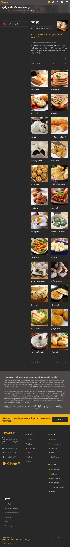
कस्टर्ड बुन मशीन (35, 231)
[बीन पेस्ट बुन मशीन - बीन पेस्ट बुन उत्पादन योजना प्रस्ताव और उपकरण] (39, 149)
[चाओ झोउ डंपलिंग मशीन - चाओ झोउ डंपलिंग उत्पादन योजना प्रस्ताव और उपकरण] (39, 270)
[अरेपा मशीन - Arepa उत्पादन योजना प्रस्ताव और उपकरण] (59, 102)
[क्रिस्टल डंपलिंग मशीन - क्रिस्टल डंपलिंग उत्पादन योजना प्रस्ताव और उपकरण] (39, 341)
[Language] (57, 2)
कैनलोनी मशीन (55, 208)
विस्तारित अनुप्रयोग (56, 457)
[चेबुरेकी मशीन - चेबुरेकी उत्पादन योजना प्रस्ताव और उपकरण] (39, 293)
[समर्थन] (53, 2)
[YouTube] (15, 464)
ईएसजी (30, 461)
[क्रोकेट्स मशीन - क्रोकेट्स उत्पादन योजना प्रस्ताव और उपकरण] (59, 317)
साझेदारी (7, 521)
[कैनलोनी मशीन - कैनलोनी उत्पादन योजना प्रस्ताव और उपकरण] (59, 196)
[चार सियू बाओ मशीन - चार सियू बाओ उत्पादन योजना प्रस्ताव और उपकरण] (59, 270)
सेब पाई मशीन (35, 90)
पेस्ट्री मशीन (57, 406)
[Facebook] (37, 28)
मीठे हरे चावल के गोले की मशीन (58, 232)
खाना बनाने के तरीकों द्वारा (57, 487)
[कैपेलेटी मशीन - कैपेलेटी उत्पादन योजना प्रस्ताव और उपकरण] (39, 246)
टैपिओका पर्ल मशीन (14, 408)
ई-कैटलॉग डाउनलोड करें (12, 24)
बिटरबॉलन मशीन (35, 184)
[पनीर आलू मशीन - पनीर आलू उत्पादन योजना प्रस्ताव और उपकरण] (59, 293)
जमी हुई (32, 11)
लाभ (29, 453)
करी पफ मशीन (55, 352)
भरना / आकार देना (56, 444)
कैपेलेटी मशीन (35, 258)
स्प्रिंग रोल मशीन (44, 406)
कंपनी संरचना (31, 448)
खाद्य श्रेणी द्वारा (25, 11)
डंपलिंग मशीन (23, 408)
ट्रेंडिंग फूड (54, 474)
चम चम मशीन (54, 258)
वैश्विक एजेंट (8, 526)
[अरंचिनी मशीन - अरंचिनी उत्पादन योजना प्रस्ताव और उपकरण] (39, 102)
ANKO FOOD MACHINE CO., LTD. (13, 540)
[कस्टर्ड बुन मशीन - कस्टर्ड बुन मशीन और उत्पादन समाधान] (39, 220)
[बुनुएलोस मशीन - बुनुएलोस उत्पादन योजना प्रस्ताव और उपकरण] (39, 196)
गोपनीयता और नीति (7, 544)
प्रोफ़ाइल (30, 439)
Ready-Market (64, 538)
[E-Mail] (47, 28)
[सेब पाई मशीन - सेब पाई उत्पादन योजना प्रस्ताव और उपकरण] (39, 78)
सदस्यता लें (60, 419)
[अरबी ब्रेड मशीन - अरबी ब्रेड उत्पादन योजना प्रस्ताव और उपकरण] (59, 78)
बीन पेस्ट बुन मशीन (36, 161)
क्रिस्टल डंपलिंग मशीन (37, 352)
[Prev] (32, 58)
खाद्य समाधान (16, 11)
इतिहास (30, 444)
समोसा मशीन (51, 406)
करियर (30, 457)
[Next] (65, 58)
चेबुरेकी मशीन (34, 305)
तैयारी (52, 453)
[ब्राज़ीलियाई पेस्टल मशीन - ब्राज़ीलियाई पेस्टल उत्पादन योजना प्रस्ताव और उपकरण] (59, 173)
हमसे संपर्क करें (49, 408)
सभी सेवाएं (8, 504)
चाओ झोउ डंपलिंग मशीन (38, 281)
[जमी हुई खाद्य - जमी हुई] (62, 26)
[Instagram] (19, 464)
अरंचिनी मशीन (35, 113)
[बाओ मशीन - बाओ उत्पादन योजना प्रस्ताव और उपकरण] (39, 125)
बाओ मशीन (34, 137)
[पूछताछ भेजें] (49, 2)
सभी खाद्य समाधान (55, 470)
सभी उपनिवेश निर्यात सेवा (11, 508)
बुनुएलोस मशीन (35, 208)
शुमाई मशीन (7, 408)
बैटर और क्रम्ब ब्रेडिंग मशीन (59, 137)
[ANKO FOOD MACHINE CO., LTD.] (12, 433)
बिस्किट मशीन (55, 161)
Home (9, 11)
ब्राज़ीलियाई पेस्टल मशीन (58, 184)
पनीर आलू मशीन (55, 305)
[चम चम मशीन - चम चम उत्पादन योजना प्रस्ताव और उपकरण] (59, 246)
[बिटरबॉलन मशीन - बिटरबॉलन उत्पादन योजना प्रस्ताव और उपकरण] (39, 173)
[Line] (44, 28)
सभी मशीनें (53, 439)
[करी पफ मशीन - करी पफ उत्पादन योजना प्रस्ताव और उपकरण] (59, 341)
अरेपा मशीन (54, 113)
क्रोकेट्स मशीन (55, 329)
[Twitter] (39, 28)
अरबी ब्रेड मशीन (55, 90)
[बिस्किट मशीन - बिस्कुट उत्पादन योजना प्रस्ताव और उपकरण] (59, 149)
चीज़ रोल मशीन (35, 329)
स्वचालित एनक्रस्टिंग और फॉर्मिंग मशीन (31, 406)
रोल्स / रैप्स (54, 448)
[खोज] (62, 2)
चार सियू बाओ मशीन (56, 281)
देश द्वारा (53, 491)
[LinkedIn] (42, 28)
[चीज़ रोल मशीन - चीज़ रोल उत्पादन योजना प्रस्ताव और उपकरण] (39, 317)
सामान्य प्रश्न (8, 517)
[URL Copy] (49, 28)
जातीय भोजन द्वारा (55, 478)
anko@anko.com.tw (11, 448)
